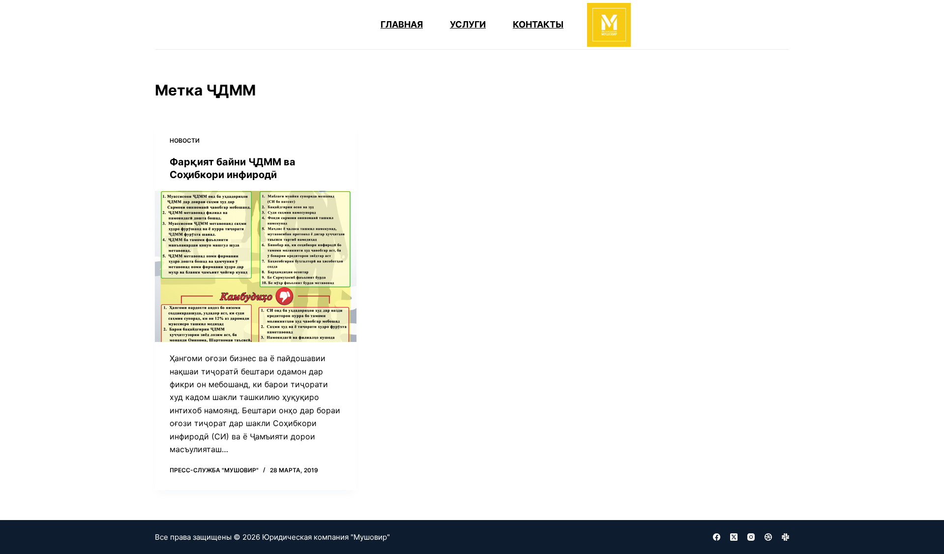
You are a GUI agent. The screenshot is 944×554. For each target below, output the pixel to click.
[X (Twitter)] (734, 537)
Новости (185, 140)
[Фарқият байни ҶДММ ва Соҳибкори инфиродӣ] (255, 266)
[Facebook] (716, 537)
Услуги (468, 24)
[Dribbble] (768, 537)
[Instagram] (751, 537)
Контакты (538, 24)
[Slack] (785, 537)
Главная (402, 24)
